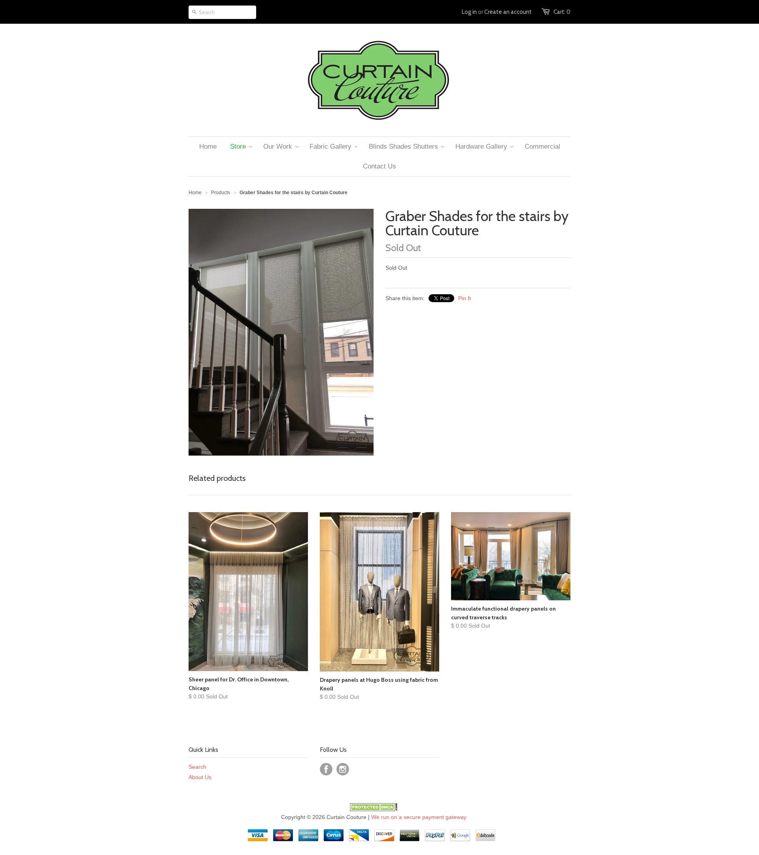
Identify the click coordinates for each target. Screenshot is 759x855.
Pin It (464, 298)
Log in (469, 11)
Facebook (326, 769)
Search (197, 767)
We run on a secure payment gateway (418, 817)
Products (220, 192)
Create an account (508, 11)
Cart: (561, 11)
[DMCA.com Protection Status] (373, 809)
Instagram (342, 769)
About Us (200, 777)
